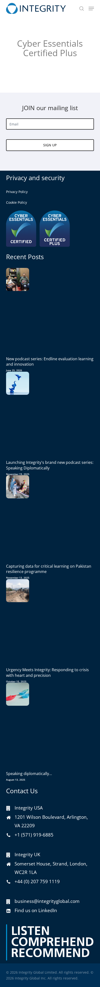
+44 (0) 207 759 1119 (37, 881)
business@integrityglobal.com (47, 901)
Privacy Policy (17, 191)
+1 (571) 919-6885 (34, 835)
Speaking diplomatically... (29, 773)
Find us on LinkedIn (36, 910)
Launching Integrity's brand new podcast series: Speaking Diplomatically (49, 465)
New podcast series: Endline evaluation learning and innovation (49, 361)
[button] (91, 8)
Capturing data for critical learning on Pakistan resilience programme (48, 569)
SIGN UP (50, 145)
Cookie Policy (16, 202)
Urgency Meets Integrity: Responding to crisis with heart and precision (47, 672)
